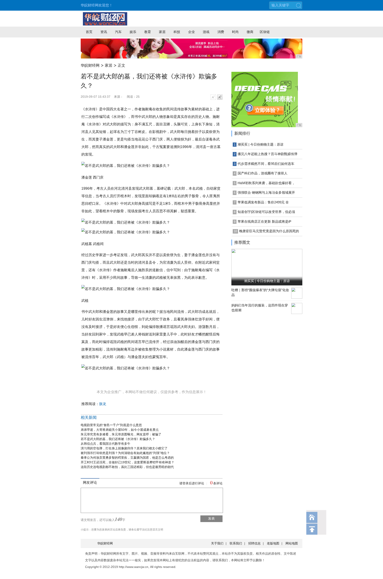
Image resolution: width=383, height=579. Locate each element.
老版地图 (273, 543)
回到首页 (311, 517)
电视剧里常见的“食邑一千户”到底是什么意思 (111, 425)
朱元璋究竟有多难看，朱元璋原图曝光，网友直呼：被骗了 (121, 434)
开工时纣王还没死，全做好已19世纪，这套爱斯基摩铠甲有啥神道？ (127, 462)
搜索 (298, 5)
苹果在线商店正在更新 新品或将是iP (264, 221)
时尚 (235, 32)
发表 (211, 518)
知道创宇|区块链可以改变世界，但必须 (266, 212)
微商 (250, 32)
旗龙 (102, 404)
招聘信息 (254, 543)
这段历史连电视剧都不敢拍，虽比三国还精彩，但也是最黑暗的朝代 (127, 467)
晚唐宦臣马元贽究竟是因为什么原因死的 (269, 231)
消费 (220, 32)
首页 (89, 32)
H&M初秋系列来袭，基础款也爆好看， (266, 183)
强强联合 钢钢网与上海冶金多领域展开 (266, 192)
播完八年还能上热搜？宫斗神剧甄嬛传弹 (267, 154)
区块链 (265, 32)
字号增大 (220, 97)
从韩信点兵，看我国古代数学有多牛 (105, 443)
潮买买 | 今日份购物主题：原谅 (260, 144)
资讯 (103, 32)
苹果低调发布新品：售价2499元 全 (263, 202)
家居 (162, 32)
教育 (147, 32)
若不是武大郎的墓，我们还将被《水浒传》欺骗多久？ (118, 439)
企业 (191, 32)
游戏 (206, 32)
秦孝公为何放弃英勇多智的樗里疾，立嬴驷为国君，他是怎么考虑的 (127, 457)
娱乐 (133, 32)
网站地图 (291, 543)
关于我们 (217, 543)
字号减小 (213, 97)
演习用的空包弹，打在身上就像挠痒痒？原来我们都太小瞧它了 (124, 448)
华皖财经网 (90, 65)
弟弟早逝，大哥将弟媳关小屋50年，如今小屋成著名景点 (120, 429)
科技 (177, 32)
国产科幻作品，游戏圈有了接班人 (262, 173)
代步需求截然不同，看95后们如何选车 (266, 164)
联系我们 (236, 543)
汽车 (118, 32)
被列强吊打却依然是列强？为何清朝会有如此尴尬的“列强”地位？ (125, 453)
